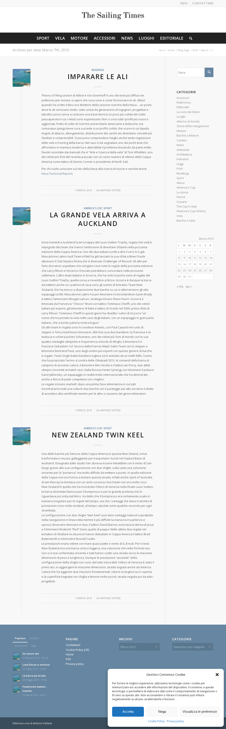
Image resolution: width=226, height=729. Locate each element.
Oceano (182, 202)
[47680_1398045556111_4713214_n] (21, 78)
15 (179, 264)
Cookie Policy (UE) (77, 650)
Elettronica (184, 102)
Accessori (183, 98)
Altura (181, 183)
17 (189, 264)
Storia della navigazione (193, 126)
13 (205, 257)
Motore (181, 131)
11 (195, 257)
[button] (217, 674)
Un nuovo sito (31, 653)
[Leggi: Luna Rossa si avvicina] (17, 667)
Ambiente (183, 150)
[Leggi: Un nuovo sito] (17, 656)
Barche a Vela (186, 220)
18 (195, 264)
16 (184, 264)
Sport (108, 208)
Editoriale (183, 107)
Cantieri (182, 140)
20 (205, 264)
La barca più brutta (34, 675)
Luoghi (181, 116)
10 (189, 257)
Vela (180, 216)
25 (195, 270)
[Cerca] (189, 38)
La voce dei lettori (188, 112)
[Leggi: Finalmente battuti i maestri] (17, 689)
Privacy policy (175, 721)
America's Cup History (191, 211)
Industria (182, 159)
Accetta (128, 711)
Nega (162, 711)
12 (200, 257)
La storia (182, 192)
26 (200, 270)
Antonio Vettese (110, 190)
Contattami (73, 645)
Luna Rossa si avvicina (36, 664)
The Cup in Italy (187, 206)
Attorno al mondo (188, 121)
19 (200, 264)
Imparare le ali (98, 76)
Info (68, 659)
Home (70, 654)
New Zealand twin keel (98, 434)
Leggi (180, 164)
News (180, 145)
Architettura (184, 154)
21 (210, 264)
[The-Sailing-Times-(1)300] (113, 19)
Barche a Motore (188, 135)
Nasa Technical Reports (57, 174)
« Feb (180, 287)
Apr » (189, 287)
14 (210, 257)
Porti (180, 168)
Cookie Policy (156, 721)
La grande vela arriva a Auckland (98, 219)
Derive (181, 197)
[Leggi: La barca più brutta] (17, 678)
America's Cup (93, 208)
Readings (98, 70)
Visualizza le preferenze (200, 711)
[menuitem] (184, 3)
